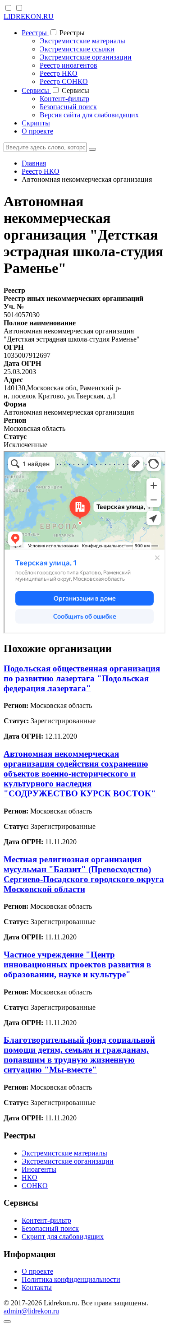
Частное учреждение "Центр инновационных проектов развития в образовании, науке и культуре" (77, 964)
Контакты (37, 1287)
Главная (34, 163)
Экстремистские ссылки (77, 49)
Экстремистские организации (86, 57)
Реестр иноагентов (68, 65)
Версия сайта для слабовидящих (89, 115)
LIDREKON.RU (29, 16)
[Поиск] (92, 149)
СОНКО (35, 1185)
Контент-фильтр (64, 98)
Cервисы (36, 90)
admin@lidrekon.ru (31, 1311)
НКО (29, 1177)
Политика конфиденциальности (71, 1279)
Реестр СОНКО (64, 81)
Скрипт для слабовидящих (63, 1236)
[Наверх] (7, 1321)
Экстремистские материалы (82, 41)
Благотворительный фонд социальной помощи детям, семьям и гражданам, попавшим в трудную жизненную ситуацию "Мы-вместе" (79, 1054)
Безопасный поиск (68, 107)
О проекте (37, 131)
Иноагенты (39, 1169)
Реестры (35, 33)
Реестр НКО (59, 73)
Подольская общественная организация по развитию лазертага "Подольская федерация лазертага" (82, 678)
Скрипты (36, 123)
